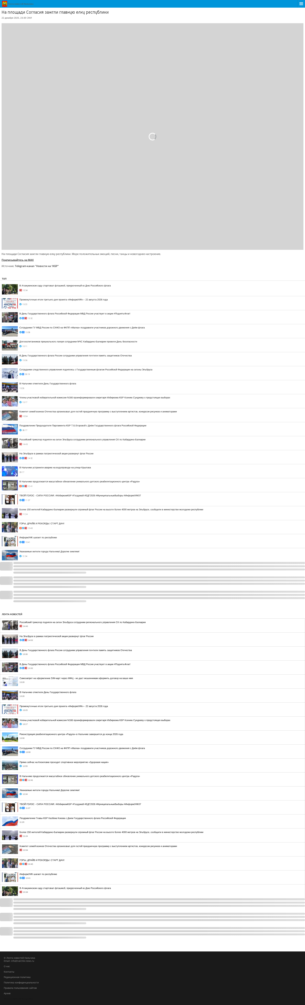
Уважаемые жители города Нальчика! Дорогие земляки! (49, 551)
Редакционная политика (17, 977)
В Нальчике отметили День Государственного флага (47, 383)
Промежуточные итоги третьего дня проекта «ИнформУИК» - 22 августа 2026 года (63, 299)
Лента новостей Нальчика (18, 998)
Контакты (9, 971)
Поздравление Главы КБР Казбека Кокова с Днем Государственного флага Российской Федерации (73, 818)
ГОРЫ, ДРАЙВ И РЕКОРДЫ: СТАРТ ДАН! (41, 523)
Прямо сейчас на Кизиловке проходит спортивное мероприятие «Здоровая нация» (64, 762)
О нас (7, 966)
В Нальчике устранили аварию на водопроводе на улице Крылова (55, 467)
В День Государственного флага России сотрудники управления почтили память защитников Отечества (75, 355)
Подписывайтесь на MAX (18, 260)
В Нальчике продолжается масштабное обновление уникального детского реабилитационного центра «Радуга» (79, 481)
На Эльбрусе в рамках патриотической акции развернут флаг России (56, 453)
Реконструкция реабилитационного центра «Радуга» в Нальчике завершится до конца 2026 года (71, 734)
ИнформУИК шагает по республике (38, 537)
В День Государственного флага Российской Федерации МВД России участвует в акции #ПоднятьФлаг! (74, 313)
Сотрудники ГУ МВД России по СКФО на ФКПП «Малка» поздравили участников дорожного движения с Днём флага (82, 327)
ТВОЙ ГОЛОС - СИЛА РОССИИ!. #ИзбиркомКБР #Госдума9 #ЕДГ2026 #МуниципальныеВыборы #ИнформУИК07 (80, 495)
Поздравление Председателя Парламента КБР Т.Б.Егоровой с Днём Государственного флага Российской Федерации (82, 425)
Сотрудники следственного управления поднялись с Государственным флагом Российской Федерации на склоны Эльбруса (85, 369)
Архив (7, 993)
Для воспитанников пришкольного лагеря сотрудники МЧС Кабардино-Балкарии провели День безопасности (78, 341)
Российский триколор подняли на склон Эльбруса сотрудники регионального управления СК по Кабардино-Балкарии (82, 439)
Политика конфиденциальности (21, 982)
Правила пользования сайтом (20, 987)
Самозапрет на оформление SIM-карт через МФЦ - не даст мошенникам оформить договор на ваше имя (76, 678)
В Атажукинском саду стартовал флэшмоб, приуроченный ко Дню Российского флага (65, 285)
